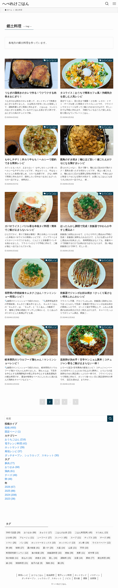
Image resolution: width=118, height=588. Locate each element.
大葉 (61, 548)
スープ (76, 537)
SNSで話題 (13, 532)
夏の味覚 (33, 548)
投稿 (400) (10, 427)
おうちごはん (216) (15, 439)
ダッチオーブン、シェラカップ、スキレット (42, 578)
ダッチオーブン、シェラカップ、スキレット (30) (32, 455)
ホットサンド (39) (14, 447)
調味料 (66, 558)
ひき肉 (11, 537)
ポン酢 (84, 543)
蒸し (53, 558)
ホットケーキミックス (43, 543)
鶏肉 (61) (10, 471)
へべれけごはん (15, 4)
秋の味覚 (12, 558)
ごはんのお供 (63, 532)
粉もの (27, 558)
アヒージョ (27, 537)
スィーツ (61, 537)
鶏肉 (50, 563)
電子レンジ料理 (65, 575)
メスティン (95, 575)
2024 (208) (11, 495)
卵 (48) (8, 479)
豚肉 (90, 558)
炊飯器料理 (54, 553)
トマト (11, 543)
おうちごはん (37, 575)
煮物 (69, 553)
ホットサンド (67, 543)
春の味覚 (38, 553)
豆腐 (78, 558)
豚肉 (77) (10, 463)
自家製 (93, 578)
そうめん (102, 532)
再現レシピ (23, 575)
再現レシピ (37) (13, 451)
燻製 (85, 578)
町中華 (93, 553)
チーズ (105, 537)
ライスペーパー (101, 543)
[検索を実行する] (110, 418)
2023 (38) (10, 498)
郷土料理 (104, 558)
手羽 (84, 548)
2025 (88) (10, 491)
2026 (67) (10, 487)
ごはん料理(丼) (83, 532)
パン (24, 543)
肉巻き (40, 558)
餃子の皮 (36, 563)
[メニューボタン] (114, 3)
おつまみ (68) (12, 467)
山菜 (72, 548)
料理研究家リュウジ (17, 553)
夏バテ (48, 548)
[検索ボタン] (107, 3)
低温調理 (50, 575)
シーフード (44, 537)
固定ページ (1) (13, 431)
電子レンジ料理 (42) (16, 443)
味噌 (20, 548)
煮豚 (81, 553)
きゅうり (45, 532)
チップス (90, 537)
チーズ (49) (11, 475)
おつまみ (30, 532)
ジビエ (68, 578)
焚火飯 (77, 578)
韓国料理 (22, 563)
